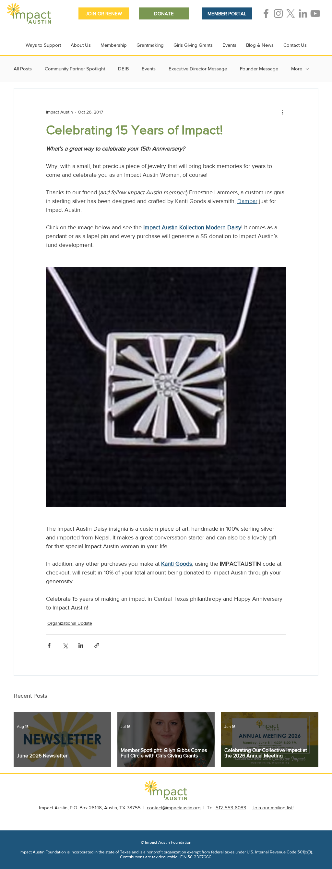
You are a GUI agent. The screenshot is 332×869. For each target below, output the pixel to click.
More (296, 68)
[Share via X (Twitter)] (65, 645)
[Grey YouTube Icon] (315, 13)
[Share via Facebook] (49, 645)
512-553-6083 (231, 807)
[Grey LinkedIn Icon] (303, 13)
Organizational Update (69, 623)
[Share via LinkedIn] (81, 645)
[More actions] (282, 112)
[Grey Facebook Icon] (266, 13)
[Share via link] (97, 645)
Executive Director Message (198, 68)
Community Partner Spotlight (75, 68)
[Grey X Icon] (291, 13)
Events (149, 68)
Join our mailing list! (272, 807)
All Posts (23, 68)
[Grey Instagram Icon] (278, 13)
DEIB (123, 68)
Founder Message (259, 68)
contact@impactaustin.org (174, 807)
